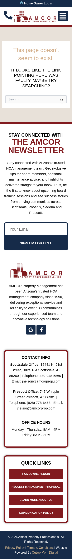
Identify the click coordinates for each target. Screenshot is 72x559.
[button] (63, 16)
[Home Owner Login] (21, 2)
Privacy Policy (15, 547)
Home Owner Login (38, 3)
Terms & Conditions (40, 547)
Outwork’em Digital (45, 552)
